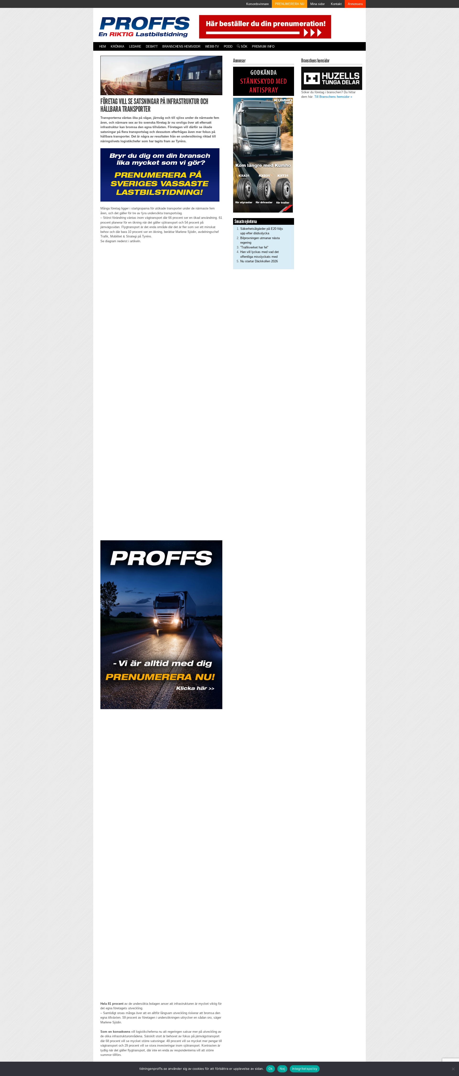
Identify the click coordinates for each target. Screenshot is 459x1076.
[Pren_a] (264, 26)
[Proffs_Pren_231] (159, 174)
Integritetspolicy (304, 1069)
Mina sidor (317, 4)
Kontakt (336, 4)
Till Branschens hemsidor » (333, 97)
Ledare (135, 46)
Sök (243, 46)
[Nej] (453, 1068)
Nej (282, 1069)
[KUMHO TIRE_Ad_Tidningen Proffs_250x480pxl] (263, 155)
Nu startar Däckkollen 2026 (259, 261)
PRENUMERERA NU (289, 4)
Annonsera (355, 4)
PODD (228, 46)
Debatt (152, 46)
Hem (102, 46)
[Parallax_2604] (161, 624)
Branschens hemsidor (181, 46)
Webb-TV (212, 46)
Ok (270, 1069)
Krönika (117, 46)
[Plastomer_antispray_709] (263, 81)
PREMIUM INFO (263, 46)
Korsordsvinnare (257, 4)
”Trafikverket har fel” (254, 247)
